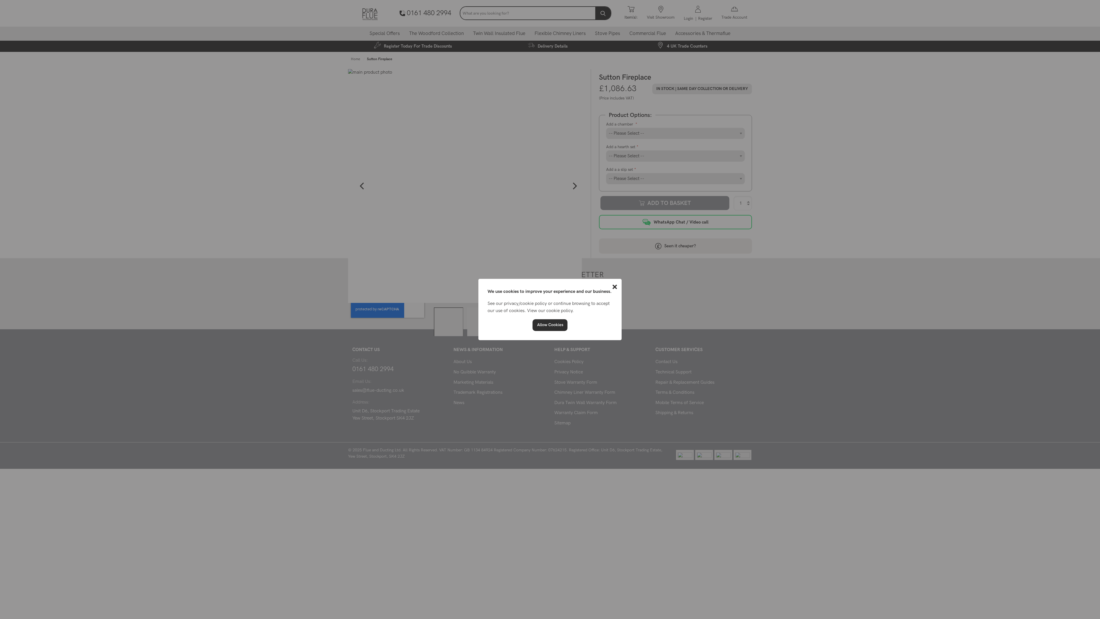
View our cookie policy (549, 311)
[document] (550, 309)
